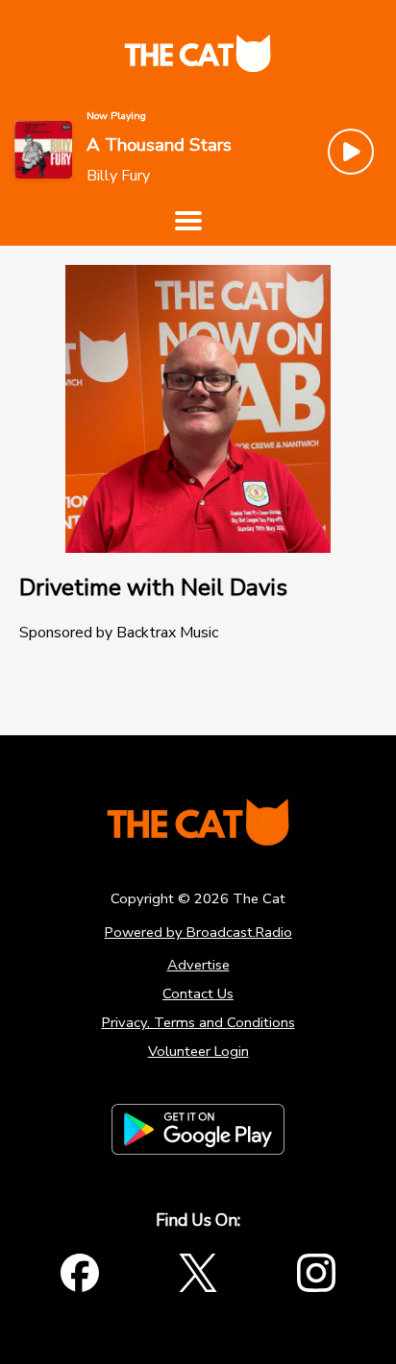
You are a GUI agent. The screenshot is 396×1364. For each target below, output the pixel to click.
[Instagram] (316, 1273)
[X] (198, 1273)
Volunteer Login (198, 1051)
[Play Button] (351, 152)
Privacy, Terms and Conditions (198, 1022)
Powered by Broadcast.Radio (198, 932)
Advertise (198, 964)
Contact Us (198, 993)
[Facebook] (80, 1273)
